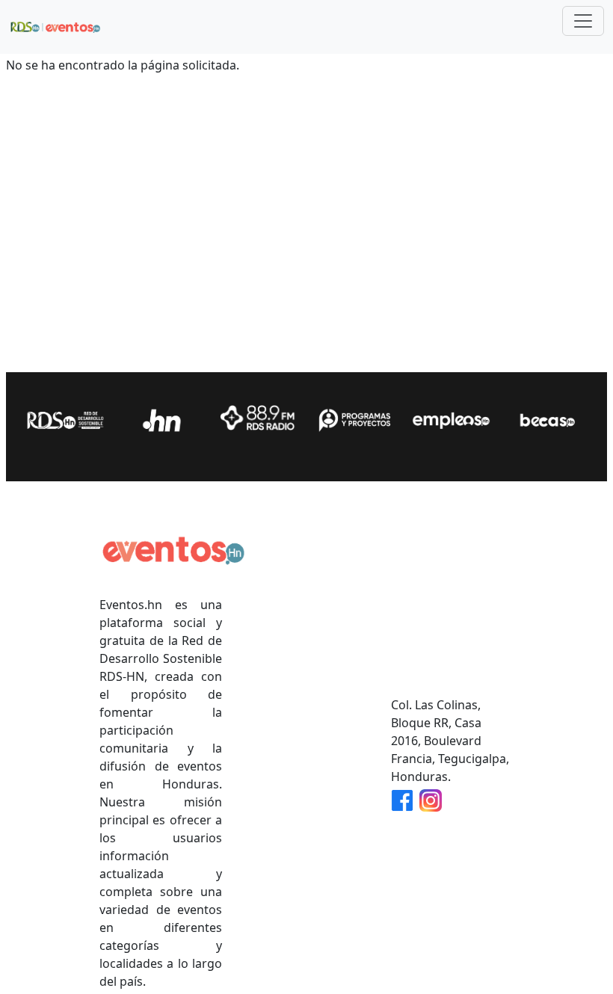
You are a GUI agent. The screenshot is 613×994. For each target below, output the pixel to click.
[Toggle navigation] (583, 21)
